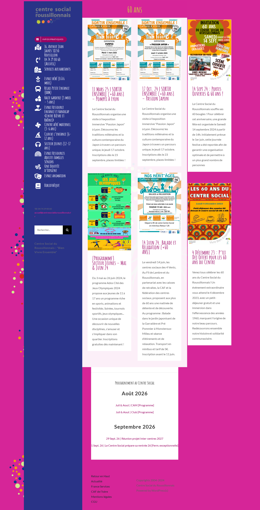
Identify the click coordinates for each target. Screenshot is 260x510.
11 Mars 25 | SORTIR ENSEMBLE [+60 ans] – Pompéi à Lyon (108, 93)
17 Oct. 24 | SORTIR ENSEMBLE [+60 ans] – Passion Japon (158, 93)
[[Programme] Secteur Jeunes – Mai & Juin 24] (109, 211)
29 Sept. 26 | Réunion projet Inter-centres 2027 (134, 438)
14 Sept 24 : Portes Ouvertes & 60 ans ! (207, 91)
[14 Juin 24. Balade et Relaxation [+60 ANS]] (159, 204)
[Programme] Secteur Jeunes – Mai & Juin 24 (109, 262)
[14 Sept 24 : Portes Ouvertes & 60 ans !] (209, 50)
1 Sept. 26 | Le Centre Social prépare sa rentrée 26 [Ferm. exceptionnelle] (134, 445)
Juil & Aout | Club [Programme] (135, 412)
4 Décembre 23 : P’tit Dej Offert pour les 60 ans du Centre (209, 257)
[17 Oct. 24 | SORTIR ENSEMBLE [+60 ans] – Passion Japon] (159, 50)
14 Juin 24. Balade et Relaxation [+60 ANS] (159, 247)
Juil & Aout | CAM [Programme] (134, 405)
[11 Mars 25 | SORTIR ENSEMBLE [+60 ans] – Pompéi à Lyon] (109, 50)
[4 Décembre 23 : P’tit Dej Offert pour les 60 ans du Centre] (209, 214)
